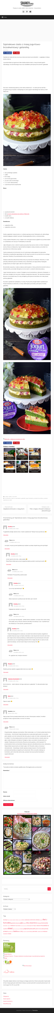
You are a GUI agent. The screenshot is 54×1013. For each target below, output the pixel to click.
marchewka (18, 925)
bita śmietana (10, 919)
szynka (27, 931)
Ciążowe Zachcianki (13, 679)
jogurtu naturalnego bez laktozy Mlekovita (18, 214)
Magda (10, 663)
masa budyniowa (24, 925)
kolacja (39, 923)
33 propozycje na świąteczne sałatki (27, 813)
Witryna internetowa (9, 800)
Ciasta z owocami (12, 496)
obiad (10, 928)
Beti (9, 696)
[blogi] (5, 958)
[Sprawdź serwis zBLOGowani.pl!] (27, 965)
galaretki (23, 498)
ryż (12, 931)
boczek (14, 919)
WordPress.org (7, 1003)
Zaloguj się (6, 996)
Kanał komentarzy (7, 1001)
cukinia (22, 919)
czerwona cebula (34, 919)
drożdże (41, 919)
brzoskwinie (8, 498)
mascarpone (30, 925)
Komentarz (6, 770)
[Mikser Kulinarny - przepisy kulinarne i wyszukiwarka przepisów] (9, 952)
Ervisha (10, 526)
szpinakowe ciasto (7, 500)
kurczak (5, 925)
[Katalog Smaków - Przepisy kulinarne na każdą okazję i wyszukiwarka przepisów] (24, 956)
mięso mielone (36, 925)
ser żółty (20, 931)
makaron (12, 925)
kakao (24, 923)
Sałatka (15, 931)
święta (9, 933)
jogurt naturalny (29, 498)
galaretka (13, 923)
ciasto (20, 919)
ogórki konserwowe (16, 928)
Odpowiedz (5, 535)
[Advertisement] (27, 30)
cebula (17, 919)
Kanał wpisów (6, 998)
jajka (21, 923)
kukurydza (44, 923)
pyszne (9, 931)
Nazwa (5, 792)
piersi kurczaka (40, 928)
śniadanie (5, 933)
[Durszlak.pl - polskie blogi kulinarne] (7, 954)
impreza (18, 923)
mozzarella (43, 925)
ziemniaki (34, 931)
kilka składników (31, 923)
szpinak (46, 498)
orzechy (21, 928)
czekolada (27, 919)
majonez (8, 925)
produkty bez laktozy (39, 498)
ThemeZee (35, 1010)
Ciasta (6, 496)
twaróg (30, 931)
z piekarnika (39, 931)
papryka (26, 928)
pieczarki (32, 928)
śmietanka (44, 931)
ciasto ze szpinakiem (16, 498)
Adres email (6, 796)
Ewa (7, 50)
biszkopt (5, 919)
